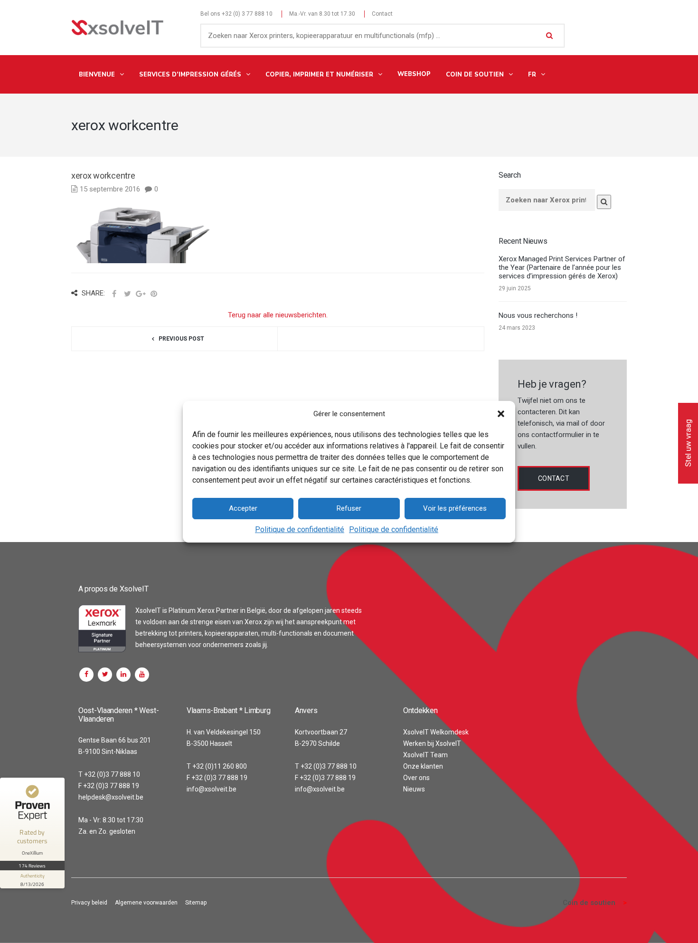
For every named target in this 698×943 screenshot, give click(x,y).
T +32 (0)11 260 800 (217, 766)
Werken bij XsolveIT (432, 743)
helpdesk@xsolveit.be (110, 797)
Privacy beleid (89, 902)
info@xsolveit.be (211, 789)
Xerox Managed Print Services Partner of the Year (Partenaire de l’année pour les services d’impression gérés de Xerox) (562, 267)
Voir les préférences (455, 508)
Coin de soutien (589, 902)
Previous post (181, 338)
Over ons (416, 777)
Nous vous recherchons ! (538, 315)
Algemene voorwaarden (146, 902)
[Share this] (114, 294)
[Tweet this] (127, 294)
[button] (501, 414)
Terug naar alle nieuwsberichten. (278, 315)
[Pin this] (154, 294)
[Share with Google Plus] (140, 294)
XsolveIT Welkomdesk (436, 732)
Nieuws (414, 789)
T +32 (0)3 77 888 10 (109, 774)
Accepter (243, 508)
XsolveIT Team (425, 755)
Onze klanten (423, 766)
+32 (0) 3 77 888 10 (247, 13)
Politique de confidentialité (299, 529)
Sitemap (196, 902)
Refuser (349, 508)
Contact (382, 13)
